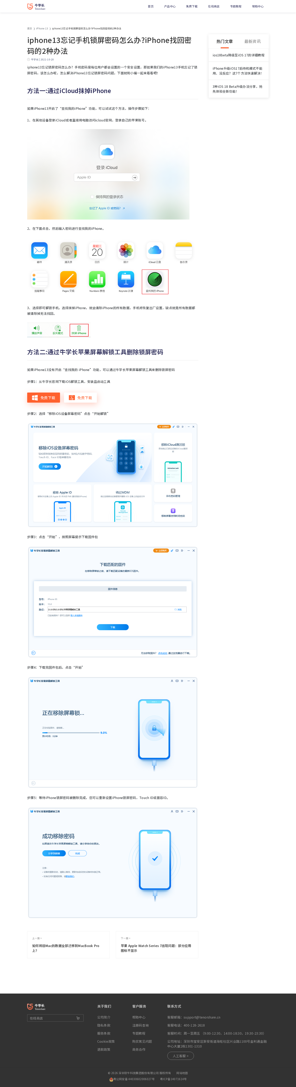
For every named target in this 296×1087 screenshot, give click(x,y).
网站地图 (182, 1073)
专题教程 (236, 6)
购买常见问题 (142, 1041)
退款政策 (103, 1049)
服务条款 (103, 1033)
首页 (151, 6)
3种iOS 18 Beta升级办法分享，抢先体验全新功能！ (237, 89)
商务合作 (138, 1049)
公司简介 (103, 1017)
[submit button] (78, 1018)
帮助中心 (258, 6)
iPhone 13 (42, 28)
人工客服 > (181, 1055)
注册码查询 (140, 1025)
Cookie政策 (106, 1041)
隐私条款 (103, 1025)
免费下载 (192, 6)
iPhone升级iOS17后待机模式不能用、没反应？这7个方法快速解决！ (238, 71)
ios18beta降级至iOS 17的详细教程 (239, 55)
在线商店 (213, 6)
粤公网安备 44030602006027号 (134, 1079)
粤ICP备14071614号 (173, 1079)
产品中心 (170, 6)
